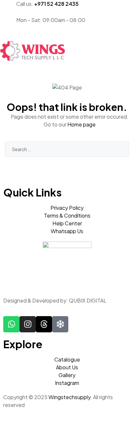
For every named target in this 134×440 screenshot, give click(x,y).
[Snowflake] (60, 324)
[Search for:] (67, 149)
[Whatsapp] (11, 324)
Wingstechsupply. (70, 397)
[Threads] (44, 324)
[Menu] (67, 36)
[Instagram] (28, 324)
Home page (81, 124)
